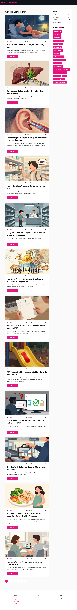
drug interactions (57, 37)
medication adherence (58, 56)
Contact (15, 603)
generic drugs (56, 53)
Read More (12, 56)
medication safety (57, 31)
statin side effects (57, 47)
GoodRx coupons (57, 75)
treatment (56, 60)
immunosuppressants (58, 44)
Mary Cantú (10, 41)
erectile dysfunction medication (60, 82)
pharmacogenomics (57, 69)
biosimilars (66, 69)
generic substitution (57, 50)
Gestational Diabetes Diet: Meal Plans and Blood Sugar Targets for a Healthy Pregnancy (25, 514)
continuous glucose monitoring (60, 72)
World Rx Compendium (9, 2)
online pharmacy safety (58, 40)
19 (25, 581)
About (15, 597)
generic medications (58, 66)
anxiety (64, 75)
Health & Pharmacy (56, 14)
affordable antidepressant (59, 79)
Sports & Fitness (56, 19)
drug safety (63, 60)
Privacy (15, 599)
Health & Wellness (56, 17)
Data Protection (16, 601)
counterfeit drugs (57, 63)
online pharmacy (57, 34)
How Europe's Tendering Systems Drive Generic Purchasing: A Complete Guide (25, 280)
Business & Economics (57, 22)
